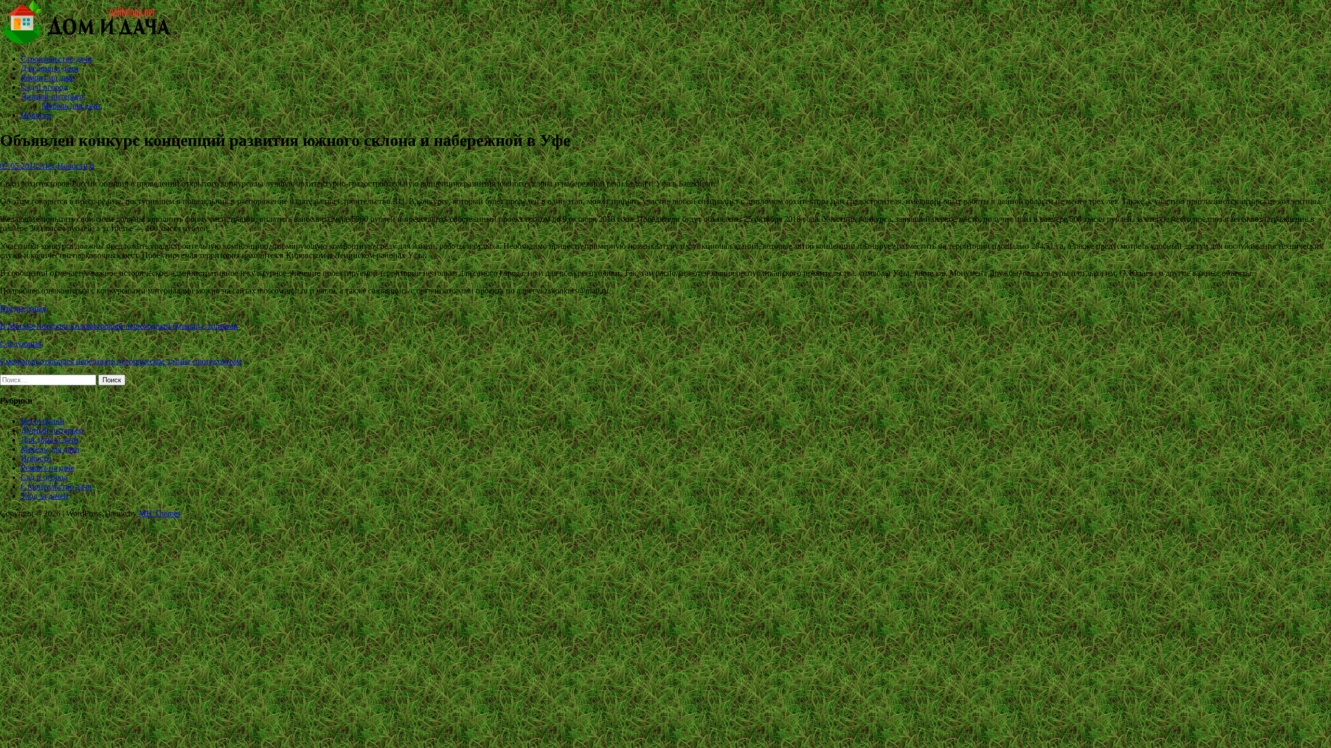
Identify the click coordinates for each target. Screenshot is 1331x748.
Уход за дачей (44, 495)
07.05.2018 (18, 166)
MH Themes (159, 513)
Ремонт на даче (47, 77)
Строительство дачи (56, 59)
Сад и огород (44, 87)
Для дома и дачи (50, 68)
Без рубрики (42, 421)
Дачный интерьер (52, 96)
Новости (36, 115)
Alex (47, 166)
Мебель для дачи (71, 105)
